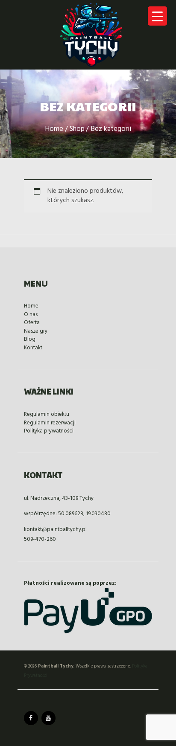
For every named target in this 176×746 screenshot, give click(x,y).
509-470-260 (40, 539)
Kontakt (33, 347)
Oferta (32, 322)
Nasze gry (35, 331)
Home (54, 129)
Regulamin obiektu (46, 414)
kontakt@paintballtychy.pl (55, 529)
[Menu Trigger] (157, 16)
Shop (77, 129)
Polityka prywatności (48, 431)
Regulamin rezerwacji (50, 422)
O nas (31, 314)
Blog (29, 339)
